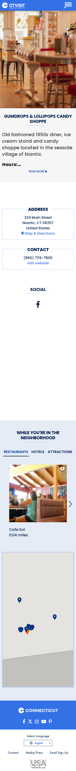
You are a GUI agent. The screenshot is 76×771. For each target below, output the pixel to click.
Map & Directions (40, 233)
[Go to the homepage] (13, 5)
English (38, 743)
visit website (38, 263)
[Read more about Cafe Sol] (38, 495)
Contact (13, 752)
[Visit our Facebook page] (38, 304)
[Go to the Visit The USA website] (38, 763)
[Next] (70, 504)
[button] (26, 629)
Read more (37, 171)
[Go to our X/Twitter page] (30, 722)
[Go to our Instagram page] (37, 722)
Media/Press (34, 752)
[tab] (16, 452)
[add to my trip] (62, 469)
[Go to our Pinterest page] (50, 722)
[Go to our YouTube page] (43, 722)
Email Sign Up (59, 752)
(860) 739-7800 (38, 257)
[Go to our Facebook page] (24, 722)
